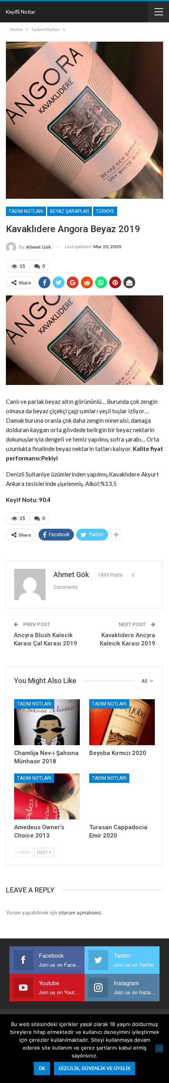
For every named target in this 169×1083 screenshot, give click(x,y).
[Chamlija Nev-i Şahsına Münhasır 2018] (47, 722)
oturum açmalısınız (80, 912)
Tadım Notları (26, 211)
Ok (42, 1068)
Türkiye (105, 211)
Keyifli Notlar (20, 12)
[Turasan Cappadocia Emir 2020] (122, 796)
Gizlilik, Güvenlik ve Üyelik (94, 1068)
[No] (159, 1048)
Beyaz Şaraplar (69, 211)
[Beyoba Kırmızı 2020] (122, 722)
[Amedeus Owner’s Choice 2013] (47, 796)
